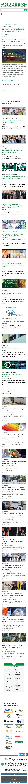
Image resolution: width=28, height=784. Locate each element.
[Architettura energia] (8, 731)
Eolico (17, 669)
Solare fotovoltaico (19, 681)
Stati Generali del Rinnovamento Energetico (11, 293)
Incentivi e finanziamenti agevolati (18, 675)
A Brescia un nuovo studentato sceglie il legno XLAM (13, 410)
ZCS (15, 68)
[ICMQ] (19, 715)
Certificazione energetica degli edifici (9, 675)
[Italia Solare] (8, 736)
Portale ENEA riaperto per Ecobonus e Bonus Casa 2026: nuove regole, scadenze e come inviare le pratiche (13, 515)
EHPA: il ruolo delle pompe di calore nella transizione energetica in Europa (13, 594)
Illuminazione (18, 672)
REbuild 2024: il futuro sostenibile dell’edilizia (12, 375)
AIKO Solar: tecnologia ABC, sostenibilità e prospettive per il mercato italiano (14, 541)
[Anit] (19, 710)
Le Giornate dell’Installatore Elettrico (13, 321)
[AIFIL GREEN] (19, 742)
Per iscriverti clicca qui (7, 80)
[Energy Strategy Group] (8, 715)
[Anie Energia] (19, 726)
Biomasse (8, 672)
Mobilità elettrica (19, 678)
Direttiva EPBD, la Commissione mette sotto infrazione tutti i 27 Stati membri (13, 488)
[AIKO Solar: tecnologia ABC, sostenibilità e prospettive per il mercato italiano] (14, 531)
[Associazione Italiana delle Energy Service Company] (19, 731)
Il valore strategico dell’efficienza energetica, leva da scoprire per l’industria (12, 647)
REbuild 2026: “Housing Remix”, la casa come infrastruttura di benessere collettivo (13, 178)
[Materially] (8, 721)
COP (7, 684)
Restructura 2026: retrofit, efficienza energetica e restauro (13, 121)
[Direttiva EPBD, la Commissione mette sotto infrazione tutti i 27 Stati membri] (14, 479)
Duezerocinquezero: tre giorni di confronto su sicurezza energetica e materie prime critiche (12, 205)
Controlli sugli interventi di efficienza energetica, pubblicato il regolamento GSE (13, 621)
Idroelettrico (18, 671)
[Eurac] (19, 736)
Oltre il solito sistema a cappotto (11, 348)
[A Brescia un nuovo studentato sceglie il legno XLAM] (14, 401)
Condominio (8, 681)
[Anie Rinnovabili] (8, 710)
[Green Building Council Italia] (8, 747)
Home (3, 24)
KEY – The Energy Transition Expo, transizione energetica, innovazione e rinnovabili (13, 265)
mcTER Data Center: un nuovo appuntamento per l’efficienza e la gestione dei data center (12, 150)
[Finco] (8, 742)
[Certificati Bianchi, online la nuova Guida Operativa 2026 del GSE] (14, 453)
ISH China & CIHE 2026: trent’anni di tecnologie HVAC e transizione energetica (12, 235)
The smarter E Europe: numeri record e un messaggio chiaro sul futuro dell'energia (13, 567)
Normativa (18, 680)
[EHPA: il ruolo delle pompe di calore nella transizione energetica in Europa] (14, 585)
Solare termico (18, 683)
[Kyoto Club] (8, 726)
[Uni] (19, 721)
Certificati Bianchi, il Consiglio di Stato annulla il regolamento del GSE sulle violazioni (13, 436)
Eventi (7, 24)
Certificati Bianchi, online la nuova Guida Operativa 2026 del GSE (14, 462)
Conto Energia (8, 683)
